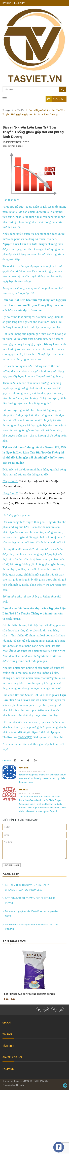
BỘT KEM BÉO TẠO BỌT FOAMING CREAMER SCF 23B (29, 994)
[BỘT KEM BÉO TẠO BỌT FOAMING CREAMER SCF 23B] (34, 970)
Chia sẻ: (7, 760)
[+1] (35, 760)
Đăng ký (7, 3)
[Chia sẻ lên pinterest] (28, 760)
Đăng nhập (19, 3)
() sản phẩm (58, 99)
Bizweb (20, 1085)
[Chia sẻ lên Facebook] (15, 760)
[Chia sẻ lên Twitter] (22, 760)
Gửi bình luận (12, 865)
